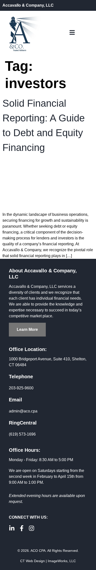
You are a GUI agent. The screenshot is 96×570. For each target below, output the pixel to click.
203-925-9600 (21, 388)
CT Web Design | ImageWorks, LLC (48, 561)
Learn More (27, 329)
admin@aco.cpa (23, 411)
